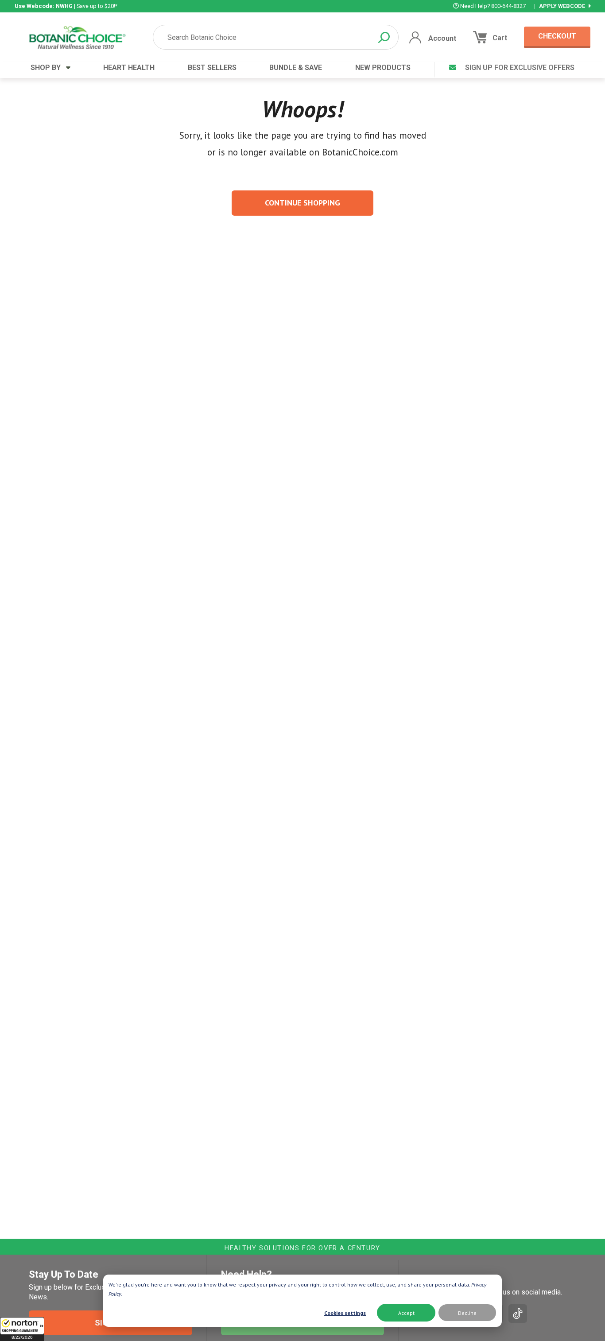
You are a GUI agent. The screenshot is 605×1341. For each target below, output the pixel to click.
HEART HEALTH (129, 67)
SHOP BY (48, 67)
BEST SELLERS (212, 67)
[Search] (384, 37)
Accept (406, 1313)
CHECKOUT (557, 36)
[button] (22, 1329)
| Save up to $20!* (66, 6)
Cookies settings (345, 1313)
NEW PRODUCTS (383, 67)
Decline (467, 1313)
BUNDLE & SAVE (295, 67)
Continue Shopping (302, 203)
